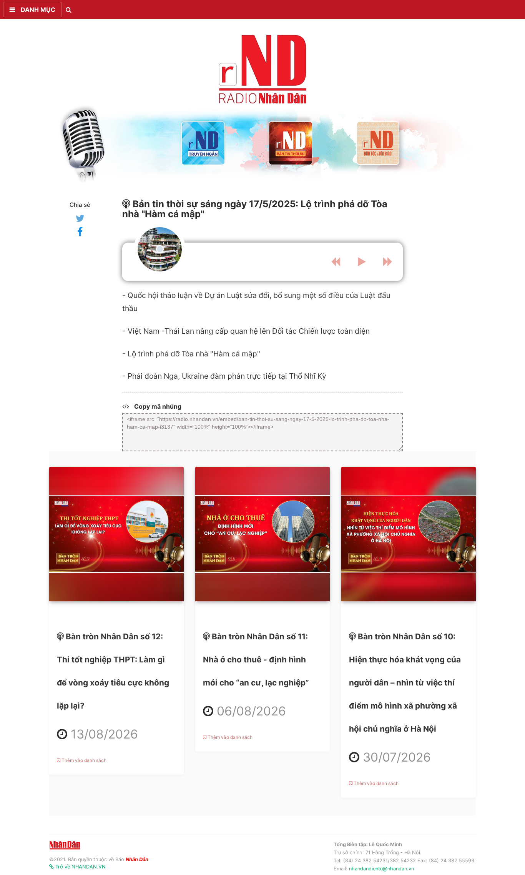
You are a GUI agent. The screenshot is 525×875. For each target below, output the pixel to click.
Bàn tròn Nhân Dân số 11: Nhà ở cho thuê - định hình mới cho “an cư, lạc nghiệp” (261, 701)
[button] (32, 9)
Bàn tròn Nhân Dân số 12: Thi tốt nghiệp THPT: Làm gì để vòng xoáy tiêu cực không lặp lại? (116, 724)
